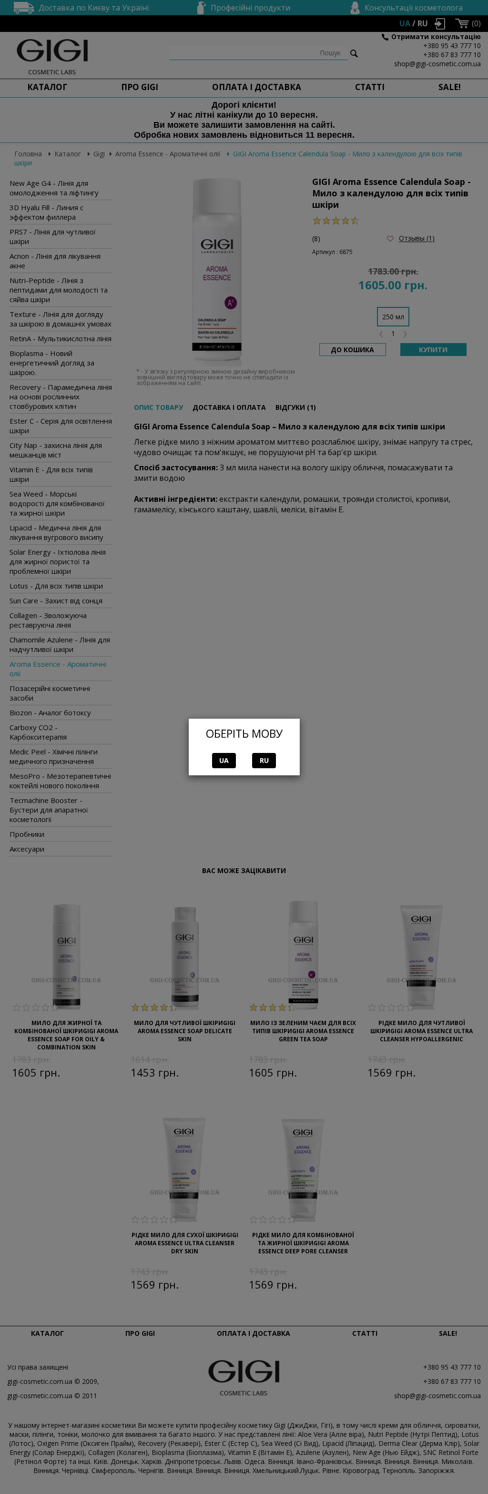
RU (264, 760)
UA (224, 760)
